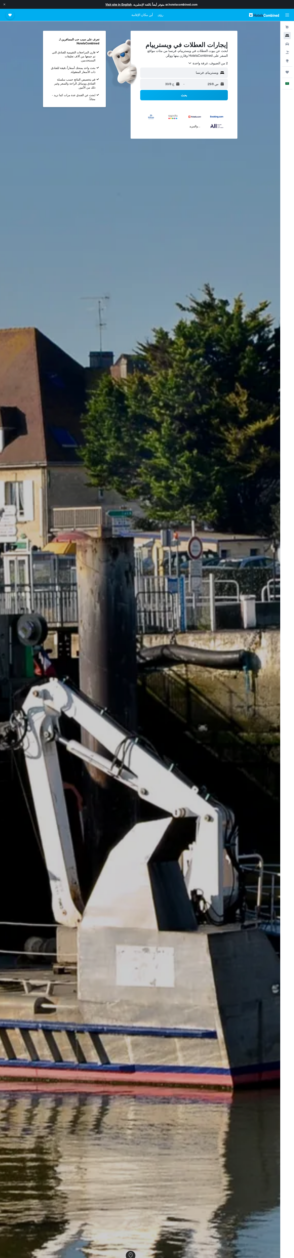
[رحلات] (287, 72)
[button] (4, 4)
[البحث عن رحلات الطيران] (287, 27)
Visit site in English (118, 4)
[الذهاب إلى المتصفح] (287, 61)
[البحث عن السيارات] (287, 44)
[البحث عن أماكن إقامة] (287, 36)
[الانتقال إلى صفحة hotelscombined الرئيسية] (264, 15)
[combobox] (208, 63)
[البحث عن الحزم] (287, 52)
